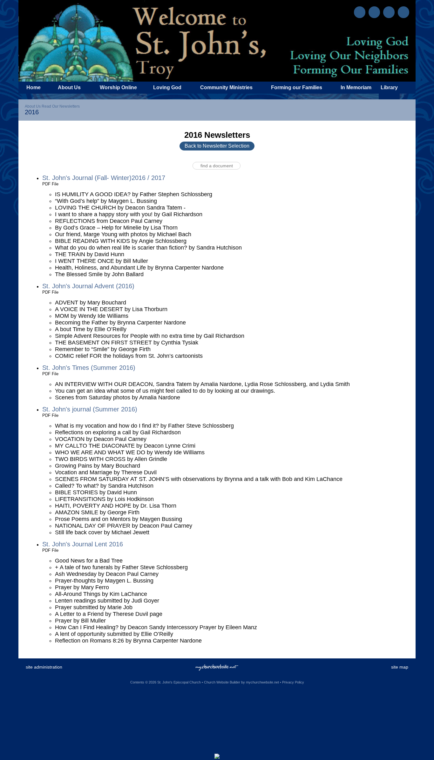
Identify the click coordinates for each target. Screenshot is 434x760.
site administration (44, 667)
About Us (33, 106)
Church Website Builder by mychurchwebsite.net (241, 682)
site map (399, 667)
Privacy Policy (293, 682)
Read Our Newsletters (61, 106)
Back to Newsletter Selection (217, 146)
